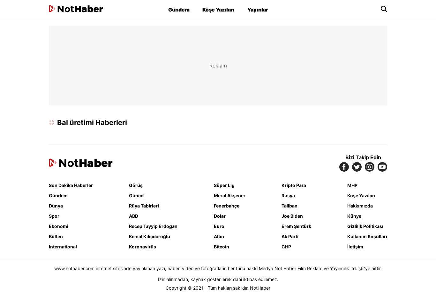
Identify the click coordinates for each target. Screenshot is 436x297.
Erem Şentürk (296, 226)
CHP (286, 246)
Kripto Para (294, 185)
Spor (54, 216)
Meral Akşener (229, 195)
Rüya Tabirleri (144, 205)
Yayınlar (257, 9)
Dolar (220, 216)
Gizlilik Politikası (365, 226)
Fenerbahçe (226, 205)
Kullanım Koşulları (367, 236)
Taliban (289, 205)
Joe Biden (292, 216)
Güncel (137, 195)
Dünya (56, 205)
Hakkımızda (360, 205)
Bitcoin (221, 246)
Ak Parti (290, 236)
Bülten (56, 236)
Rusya (288, 195)
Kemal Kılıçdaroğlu (149, 236)
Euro (219, 226)
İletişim (355, 246)
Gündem (179, 9)
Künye (354, 216)
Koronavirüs (142, 246)
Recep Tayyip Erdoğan (153, 226)
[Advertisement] (218, 66)
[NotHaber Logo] (76, 9)
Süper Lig (224, 185)
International (63, 246)
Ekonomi (58, 226)
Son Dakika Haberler (71, 185)
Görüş (136, 185)
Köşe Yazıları (218, 9)
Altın (219, 236)
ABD (133, 216)
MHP (352, 185)
